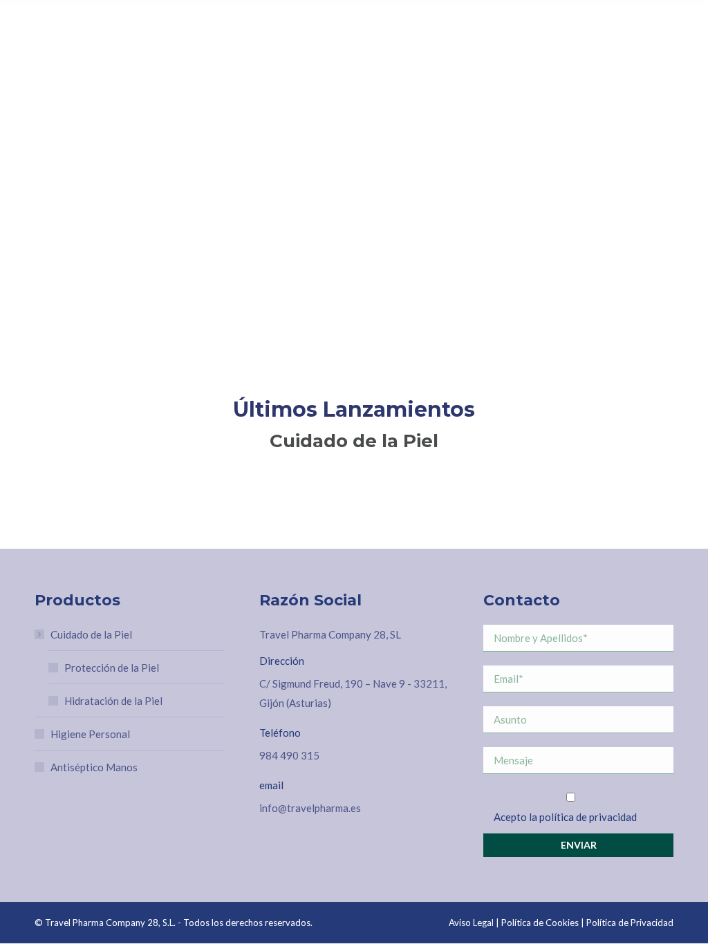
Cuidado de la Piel (91, 634)
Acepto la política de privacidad (565, 817)
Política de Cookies (540, 922)
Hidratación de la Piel (113, 701)
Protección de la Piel (111, 667)
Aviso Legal (471, 922)
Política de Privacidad (629, 922)
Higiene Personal (90, 734)
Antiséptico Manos (94, 767)
